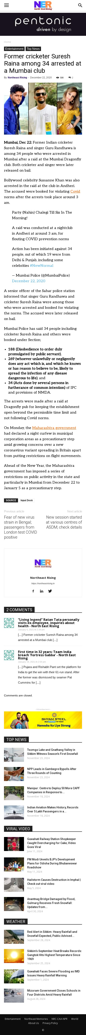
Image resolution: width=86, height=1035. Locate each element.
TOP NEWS (16, 739)
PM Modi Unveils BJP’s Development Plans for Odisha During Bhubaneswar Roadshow (52, 863)
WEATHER (15, 921)
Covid (75, 191)
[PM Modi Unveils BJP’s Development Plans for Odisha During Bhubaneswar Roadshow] (14, 864)
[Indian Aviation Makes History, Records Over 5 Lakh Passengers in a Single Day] (14, 812)
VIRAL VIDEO (18, 828)
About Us (33, 1023)
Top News (33, 48)
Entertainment (14, 48)
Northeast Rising (17, 77)
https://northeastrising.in (43, 583)
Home (7, 42)
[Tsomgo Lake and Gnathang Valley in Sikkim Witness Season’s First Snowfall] (14, 755)
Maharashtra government (54, 428)
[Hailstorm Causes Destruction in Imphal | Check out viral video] (14, 885)
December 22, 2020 (28, 281)
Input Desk (27, 500)
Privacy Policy (50, 1023)
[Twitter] (51, 591)
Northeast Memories (36, 1019)
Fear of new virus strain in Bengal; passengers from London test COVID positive (20, 527)
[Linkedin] (43, 591)
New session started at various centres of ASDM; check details (64, 522)
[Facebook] (34, 591)
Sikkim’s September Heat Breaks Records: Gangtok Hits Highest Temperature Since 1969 (54, 955)
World (74, 1019)
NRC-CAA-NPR (59, 1019)
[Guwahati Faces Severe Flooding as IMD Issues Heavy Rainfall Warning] (14, 976)
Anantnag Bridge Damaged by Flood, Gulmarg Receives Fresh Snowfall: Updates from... (51, 903)
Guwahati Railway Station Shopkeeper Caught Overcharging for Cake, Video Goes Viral (51, 843)
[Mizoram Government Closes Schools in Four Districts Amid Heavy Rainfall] (14, 996)
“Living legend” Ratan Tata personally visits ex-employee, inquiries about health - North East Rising (48, 623)
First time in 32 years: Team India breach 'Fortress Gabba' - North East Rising (47, 655)
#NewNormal (41, 266)
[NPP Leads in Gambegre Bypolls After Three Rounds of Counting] (14, 774)
